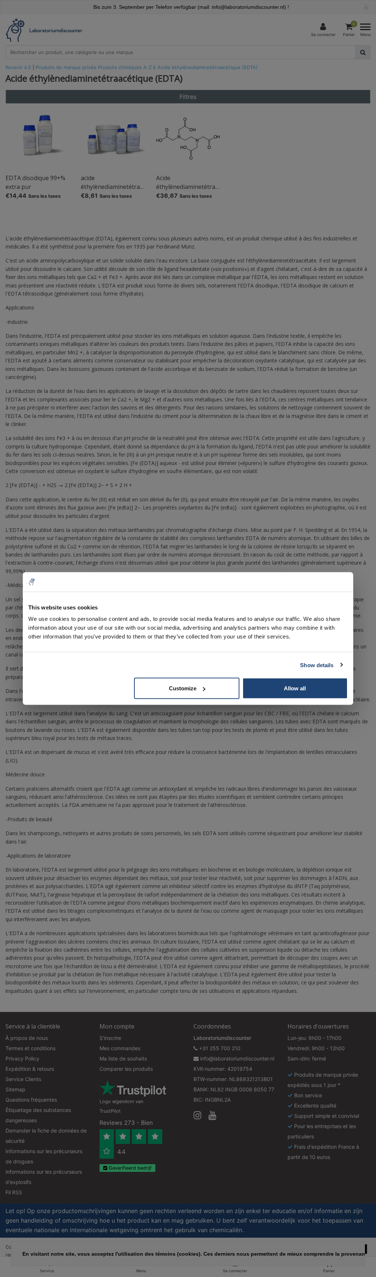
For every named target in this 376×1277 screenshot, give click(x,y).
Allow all (295, 688)
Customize (182, 688)
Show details (316, 665)
